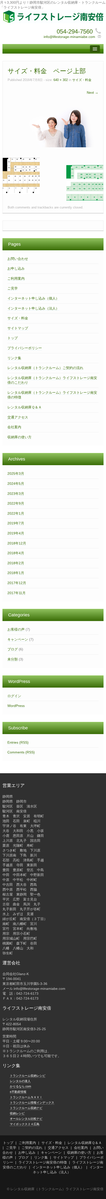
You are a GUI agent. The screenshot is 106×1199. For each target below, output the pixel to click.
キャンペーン (17, 639)
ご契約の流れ (32, 1148)
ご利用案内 (16, 278)
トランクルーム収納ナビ (26, 1108)
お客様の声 (16, 629)
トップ (12, 338)
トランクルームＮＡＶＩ (26, 1097)
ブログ (12, 649)
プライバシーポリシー (24, 348)
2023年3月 (15, 494)
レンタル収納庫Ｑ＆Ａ (24, 407)
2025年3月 (15, 473)
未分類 (12, 659)
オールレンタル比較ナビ (26, 1118)
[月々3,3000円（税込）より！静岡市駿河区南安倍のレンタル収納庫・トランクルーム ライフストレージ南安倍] (53, 16)
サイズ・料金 (81, 80)
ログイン (14, 696)
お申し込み (16, 268)
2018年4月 (15, 553)
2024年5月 (15, 483)
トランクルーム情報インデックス (32, 1102)
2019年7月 (15, 523)
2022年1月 (15, 513)
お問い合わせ (17, 259)
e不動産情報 (18, 1092)
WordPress (16, 706)
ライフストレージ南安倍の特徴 (42, 1162)
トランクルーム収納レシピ (27, 1075)
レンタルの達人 (20, 1081)
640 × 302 (60, 80)
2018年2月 (15, 563)
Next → (92, 92)
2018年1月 (15, 573)
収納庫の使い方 (19, 437)
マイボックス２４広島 (24, 1124)
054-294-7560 (75, 31)
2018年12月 (16, 543)
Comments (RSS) (21, 752)
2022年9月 (15, 503)
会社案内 (14, 427)
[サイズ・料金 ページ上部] (53, 126)
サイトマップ (17, 328)
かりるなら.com (20, 1086)
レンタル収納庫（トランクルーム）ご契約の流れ (45, 368)
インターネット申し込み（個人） (33, 298)
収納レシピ (17, 1113)
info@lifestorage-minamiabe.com (69, 37)
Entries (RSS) (18, 742)
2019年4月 (15, 533)
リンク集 (14, 358)
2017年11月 (16, 593)
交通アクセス (17, 417)
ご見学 (12, 288)
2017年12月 (16, 583)
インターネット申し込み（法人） (33, 308)
